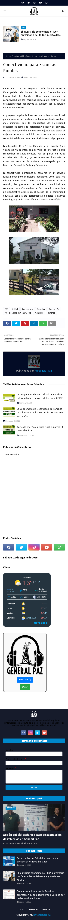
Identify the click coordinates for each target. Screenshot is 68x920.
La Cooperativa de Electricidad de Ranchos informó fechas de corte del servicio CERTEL (40, 396)
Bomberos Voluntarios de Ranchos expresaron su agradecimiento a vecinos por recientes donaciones (41, 895)
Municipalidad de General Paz (18, 313)
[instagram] (34, 3)
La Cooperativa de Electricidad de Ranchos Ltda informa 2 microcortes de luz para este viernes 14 (40, 412)
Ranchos (51, 313)
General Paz (54, 309)
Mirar (25, 687)
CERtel (15, 309)
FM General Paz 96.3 (42, 915)
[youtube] (40, 3)
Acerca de (33, 909)
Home (22, 909)
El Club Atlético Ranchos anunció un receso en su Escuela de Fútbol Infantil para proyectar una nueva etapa (42, 33)
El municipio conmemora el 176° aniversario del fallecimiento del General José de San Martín (40, 877)
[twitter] (29, 3)
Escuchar (24, 679)
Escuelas (41, 309)
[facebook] (23, 3)
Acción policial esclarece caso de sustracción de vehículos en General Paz (32, 837)
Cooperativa (27, 309)
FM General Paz (13, 843)
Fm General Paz (13, 77)
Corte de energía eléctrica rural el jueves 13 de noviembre (40, 429)
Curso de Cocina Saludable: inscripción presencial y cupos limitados (38, 860)
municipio (39, 313)
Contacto (46, 909)
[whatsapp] (46, 3)
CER (22, 56)
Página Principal (12, 56)
